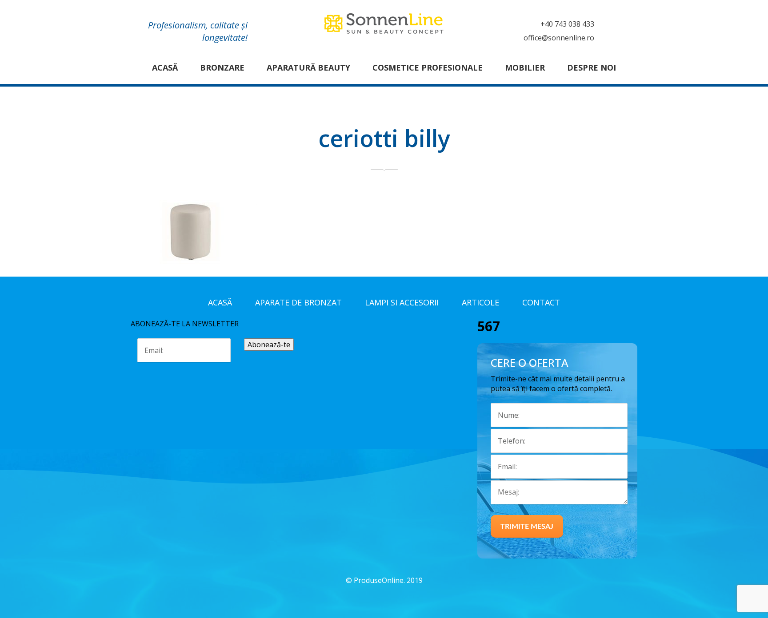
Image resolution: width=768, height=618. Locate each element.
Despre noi (591, 67)
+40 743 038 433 (567, 24)
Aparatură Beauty (308, 67)
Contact (541, 302)
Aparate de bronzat (298, 302)
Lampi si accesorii (402, 302)
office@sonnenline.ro (559, 38)
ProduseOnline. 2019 (388, 580)
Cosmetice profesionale (427, 67)
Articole (480, 302)
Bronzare (222, 67)
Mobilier (525, 67)
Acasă (165, 67)
